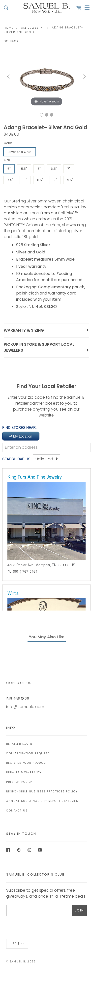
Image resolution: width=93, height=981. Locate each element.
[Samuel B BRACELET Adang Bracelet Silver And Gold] (41, 115)
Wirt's (13, 593)
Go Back (11, 41)
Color (8, 143)
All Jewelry (32, 28)
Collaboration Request (27, 753)
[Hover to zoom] (46, 79)
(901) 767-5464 (25, 571)
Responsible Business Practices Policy (42, 791)
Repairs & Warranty (24, 772)
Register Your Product (27, 763)
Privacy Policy (19, 782)
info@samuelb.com (25, 707)
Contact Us (17, 810)
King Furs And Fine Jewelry (34, 476)
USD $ (15, 943)
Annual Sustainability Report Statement (43, 801)
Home (9, 28)
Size (7, 160)
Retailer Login (19, 744)
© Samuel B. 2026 (21, 961)
